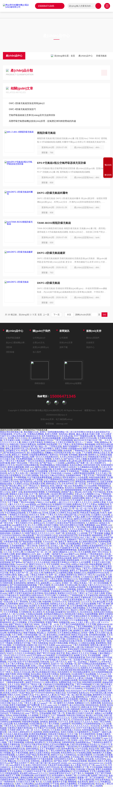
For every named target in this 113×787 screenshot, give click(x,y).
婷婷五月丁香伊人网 (73, 701)
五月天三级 (72, 734)
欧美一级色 (106, 641)
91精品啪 (80, 769)
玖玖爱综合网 (99, 601)
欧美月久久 (52, 589)
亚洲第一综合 (77, 740)
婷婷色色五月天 (61, 707)
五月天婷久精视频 (30, 475)
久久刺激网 (33, 715)
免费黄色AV (49, 572)
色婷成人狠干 (74, 604)
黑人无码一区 (21, 473)
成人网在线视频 (18, 568)
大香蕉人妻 (54, 519)
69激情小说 (31, 645)
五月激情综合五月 (60, 529)
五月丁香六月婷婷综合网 (78, 628)
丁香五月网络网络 (83, 626)
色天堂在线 (16, 767)
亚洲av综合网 (25, 591)
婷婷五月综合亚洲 (79, 635)
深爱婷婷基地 (68, 742)
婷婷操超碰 (51, 461)
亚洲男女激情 (20, 668)
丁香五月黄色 (97, 628)
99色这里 (89, 759)
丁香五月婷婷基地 (39, 643)
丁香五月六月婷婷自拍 (92, 568)
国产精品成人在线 (88, 639)
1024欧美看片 (52, 531)
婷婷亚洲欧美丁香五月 (59, 719)
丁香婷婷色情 (76, 595)
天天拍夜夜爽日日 (64, 655)
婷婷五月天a (56, 755)
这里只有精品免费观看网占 (59, 771)
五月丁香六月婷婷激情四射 (72, 624)
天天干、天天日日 (99, 599)
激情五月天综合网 (82, 519)
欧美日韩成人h (12, 566)
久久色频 (47, 781)
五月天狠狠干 (76, 500)
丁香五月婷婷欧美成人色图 (12, 529)
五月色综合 (38, 459)
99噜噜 (48, 459)
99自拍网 (55, 753)
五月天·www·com (49, 705)
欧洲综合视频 (9, 647)
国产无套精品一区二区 (17, 556)
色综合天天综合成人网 (24, 672)
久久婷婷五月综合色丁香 (34, 771)
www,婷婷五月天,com (31, 701)
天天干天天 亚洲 (65, 721)
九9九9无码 (100, 759)
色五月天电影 (65, 676)
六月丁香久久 (77, 773)
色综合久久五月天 (40, 651)
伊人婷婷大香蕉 (52, 657)
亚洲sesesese (22, 786)
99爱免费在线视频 (30, 721)
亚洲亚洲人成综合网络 (59, 757)
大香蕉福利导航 (10, 541)
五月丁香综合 (66, 519)
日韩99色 (35, 761)
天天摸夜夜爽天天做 (12, 500)
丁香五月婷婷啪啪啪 (63, 440)
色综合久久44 (31, 664)
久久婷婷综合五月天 (70, 668)
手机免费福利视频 (24, 459)
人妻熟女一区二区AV (85, 556)
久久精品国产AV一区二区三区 (38, 552)
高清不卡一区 (57, 664)
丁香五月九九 (9, 726)
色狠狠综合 (8, 784)
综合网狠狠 (90, 674)
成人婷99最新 (66, 767)
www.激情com (37, 517)
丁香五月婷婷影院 (13, 688)
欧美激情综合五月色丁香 (99, 459)
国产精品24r (40, 711)
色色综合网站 (75, 465)
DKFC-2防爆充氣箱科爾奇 (52, 192)
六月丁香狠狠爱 (58, 715)
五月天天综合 (62, 620)
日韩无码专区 (74, 601)
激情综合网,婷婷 (63, 517)
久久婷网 (88, 496)
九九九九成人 (101, 473)
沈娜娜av (48, 452)
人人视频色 (79, 759)
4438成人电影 (18, 488)
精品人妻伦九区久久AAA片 (21, 750)
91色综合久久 (23, 659)
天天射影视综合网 (91, 641)
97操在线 (90, 769)
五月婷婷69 (84, 521)
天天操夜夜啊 (94, 655)
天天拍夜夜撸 (41, 471)
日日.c (35, 746)
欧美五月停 (44, 570)
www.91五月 (101, 765)
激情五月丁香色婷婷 (78, 570)
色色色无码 (28, 616)
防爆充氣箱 (101, 56)
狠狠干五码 (41, 537)
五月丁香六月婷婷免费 (42, 707)
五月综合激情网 (88, 604)
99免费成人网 (98, 519)
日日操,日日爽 (48, 512)
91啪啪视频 (96, 521)
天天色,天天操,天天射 (24, 496)
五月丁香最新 (6, 643)
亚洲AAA (73, 643)
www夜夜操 (5, 525)
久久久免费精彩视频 (78, 620)
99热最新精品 (104, 486)
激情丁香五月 (100, 577)
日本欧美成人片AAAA (60, 473)
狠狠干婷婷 (10, 674)
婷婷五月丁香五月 (86, 575)
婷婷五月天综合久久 (35, 682)
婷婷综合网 (45, 676)
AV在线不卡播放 (50, 525)
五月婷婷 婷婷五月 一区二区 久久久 (24, 730)
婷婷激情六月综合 (44, 440)
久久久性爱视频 (10, 612)
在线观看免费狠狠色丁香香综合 (43, 455)
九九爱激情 (20, 697)
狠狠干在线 (88, 448)
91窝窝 (96, 610)
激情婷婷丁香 (58, 618)
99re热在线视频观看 (51, 438)
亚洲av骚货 (37, 686)
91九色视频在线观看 (87, 746)
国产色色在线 (45, 618)
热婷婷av (49, 577)
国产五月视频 (11, 558)
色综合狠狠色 (50, 593)
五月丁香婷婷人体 (93, 697)
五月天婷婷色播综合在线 (22, 717)
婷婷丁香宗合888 (19, 463)
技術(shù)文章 (66, 342)
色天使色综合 (86, 612)
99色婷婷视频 (9, 666)
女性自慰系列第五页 (68, 535)
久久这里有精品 (12, 446)
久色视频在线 (45, 469)
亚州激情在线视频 (97, 635)
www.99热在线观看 (22, 479)
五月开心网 (18, 552)
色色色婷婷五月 (64, 672)
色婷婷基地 (65, 674)
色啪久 (10, 496)
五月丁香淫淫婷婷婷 (61, 498)
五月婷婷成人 (25, 651)
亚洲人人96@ (37, 666)
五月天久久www (78, 666)
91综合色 (95, 726)
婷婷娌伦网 (32, 668)
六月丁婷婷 (16, 635)
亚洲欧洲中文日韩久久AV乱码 (62, 467)
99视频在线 (64, 622)
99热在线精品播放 (97, 477)
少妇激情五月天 (12, 450)
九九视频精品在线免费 (87, 467)
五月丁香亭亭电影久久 (49, 659)
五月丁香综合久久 (31, 486)
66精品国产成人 (70, 515)
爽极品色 (12, 761)
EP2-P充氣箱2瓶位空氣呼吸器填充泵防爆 (61, 162)
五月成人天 (66, 508)
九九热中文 (28, 548)
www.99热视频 (94, 469)
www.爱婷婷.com (104, 525)
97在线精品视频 (83, 753)
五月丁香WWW (21, 601)
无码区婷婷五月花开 (63, 759)
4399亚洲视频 (69, 506)
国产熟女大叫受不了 (19, 763)
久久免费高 (49, 686)
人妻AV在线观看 (26, 637)
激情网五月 (78, 630)
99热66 (63, 531)
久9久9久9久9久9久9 (47, 599)
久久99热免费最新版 (25, 537)
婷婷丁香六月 (29, 500)
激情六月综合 (42, 579)
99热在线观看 (58, 690)
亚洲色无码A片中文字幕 (62, 597)
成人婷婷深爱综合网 (88, 541)
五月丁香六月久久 (58, 661)
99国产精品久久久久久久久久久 (40, 533)
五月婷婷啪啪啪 (53, 492)
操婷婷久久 (93, 455)
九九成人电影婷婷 (71, 709)
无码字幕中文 (9, 659)
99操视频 (71, 589)
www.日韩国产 (81, 581)
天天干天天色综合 (35, 577)
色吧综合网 (44, 494)
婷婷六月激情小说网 (40, 699)
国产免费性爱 (33, 705)
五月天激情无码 (90, 595)
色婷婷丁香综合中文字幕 (53, 639)
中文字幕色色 (99, 492)
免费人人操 (23, 575)
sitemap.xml (61, 423)
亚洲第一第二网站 (70, 583)
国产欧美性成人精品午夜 (31, 481)
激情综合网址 (41, 467)
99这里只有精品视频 (58, 643)
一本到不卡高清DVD (59, 500)
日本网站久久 (17, 533)
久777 (19, 471)
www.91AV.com (41, 719)
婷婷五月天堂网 (84, 506)
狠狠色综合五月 (33, 436)
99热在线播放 (62, 465)
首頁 (73, 56)
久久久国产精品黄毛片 (67, 521)
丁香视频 (84, 471)
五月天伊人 (57, 626)
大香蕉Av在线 (52, 548)
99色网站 (36, 620)
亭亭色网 (63, 455)
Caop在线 (100, 575)
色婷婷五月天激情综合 (99, 471)
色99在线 (32, 599)
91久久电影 (14, 746)
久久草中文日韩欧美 (64, 442)
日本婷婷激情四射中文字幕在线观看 (36, 759)
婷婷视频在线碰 (7, 564)
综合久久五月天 (18, 655)
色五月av (98, 490)
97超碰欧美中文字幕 (69, 548)
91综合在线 (5, 488)
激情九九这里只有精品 (39, 753)
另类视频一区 (70, 664)
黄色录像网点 (42, 568)
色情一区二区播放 (57, 575)
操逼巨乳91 (55, 568)
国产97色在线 (45, 626)
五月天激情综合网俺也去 (68, 632)
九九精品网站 (27, 784)
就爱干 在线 (16, 492)
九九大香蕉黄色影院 (9, 773)
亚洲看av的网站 (81, 546)
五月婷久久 (57, 459)
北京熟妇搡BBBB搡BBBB (86, 479)
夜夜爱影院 (101, 643)
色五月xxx (4, 763)
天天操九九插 (52, 647)
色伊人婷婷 (99, 593)
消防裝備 (10, 352)
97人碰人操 (97, 684)
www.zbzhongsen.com (76, 690)
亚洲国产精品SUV (20, 469)
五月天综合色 (99, 626)
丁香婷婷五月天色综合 (17, 515)
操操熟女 (4, 750)
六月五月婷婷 (48, 620)
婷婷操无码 (98, 730)
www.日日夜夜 (74, 651)
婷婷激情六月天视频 (101, 753)
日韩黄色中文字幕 (22, 643)
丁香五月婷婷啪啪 (83, 684)
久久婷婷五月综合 (21, 483)
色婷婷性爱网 (78, 498)
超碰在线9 (61, 628)
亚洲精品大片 (97, 616)
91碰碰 (93, 653)
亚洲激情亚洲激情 (62, 577)
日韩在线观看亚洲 (76, 657)
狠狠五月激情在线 (11, 744)
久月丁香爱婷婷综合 (53, 479)
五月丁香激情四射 (15, 539)
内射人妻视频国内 (67, 779)
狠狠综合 (45, 486)
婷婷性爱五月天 (53, 483)
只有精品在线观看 (34, 614)
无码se (8, 715)
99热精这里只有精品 (97, 457)
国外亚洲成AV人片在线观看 (75, 477)
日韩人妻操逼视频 (94, 527)
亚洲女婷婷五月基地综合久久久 (82, 649)
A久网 (57, 678)
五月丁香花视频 (95, 533)
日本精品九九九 (70, 579)
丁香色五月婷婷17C (38, 575)
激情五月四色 (67, 527)
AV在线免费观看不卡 (89, 548)
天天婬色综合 (77, 719)
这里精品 (57, 477)
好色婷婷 (92, 690)
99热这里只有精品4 (75, 715)
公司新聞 (63, 338)
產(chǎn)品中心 (14, 55)
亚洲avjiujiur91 (105, 746)
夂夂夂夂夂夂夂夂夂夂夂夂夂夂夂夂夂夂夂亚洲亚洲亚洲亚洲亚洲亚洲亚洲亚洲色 (56, 670)
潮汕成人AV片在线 (83, 492)
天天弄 (8, 690)
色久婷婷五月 (38, 612)
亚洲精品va (49, 442)
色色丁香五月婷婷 (102, 721)
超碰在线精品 (32, 748)
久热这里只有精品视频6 (58, 765)
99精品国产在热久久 (32, 688)
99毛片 (64, 657)
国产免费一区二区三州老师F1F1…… (93, 463)
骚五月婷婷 (14, 701)
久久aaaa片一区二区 (46, 703)
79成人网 (68, 546)
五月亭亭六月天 (59, 601)
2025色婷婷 (24, 769)
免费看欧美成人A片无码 (89, 550)
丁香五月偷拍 (55, 579)
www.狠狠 (85, 686)
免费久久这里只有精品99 (19, 593)
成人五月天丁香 (14, 616)
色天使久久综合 (91, 500)
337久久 (34, 659)
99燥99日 (96, 510)
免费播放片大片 (82, 703)
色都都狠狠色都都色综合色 (12, 748)
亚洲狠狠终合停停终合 (60, 591)
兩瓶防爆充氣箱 (46, 132)
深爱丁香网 (105, 748)
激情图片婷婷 (44, 690)
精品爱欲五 (40, 742)
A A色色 (76, 577)
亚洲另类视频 (75, 599)
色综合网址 (36, 674)
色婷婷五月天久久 (58, 604)
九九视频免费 (44, 630)
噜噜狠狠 (72, 781)
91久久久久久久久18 (90, 618)
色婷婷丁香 (71, 775)
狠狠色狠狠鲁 (27, 531)
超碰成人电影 (46, 726)
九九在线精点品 (30, 570)
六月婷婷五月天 (28, 440)
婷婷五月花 (103, 529)
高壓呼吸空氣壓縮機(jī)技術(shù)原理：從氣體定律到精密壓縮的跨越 (42, 121)
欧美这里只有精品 (50, 674)
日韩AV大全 (44, 546)
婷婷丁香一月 (58, 713)
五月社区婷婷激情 (36, 622)
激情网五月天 (33, 583)
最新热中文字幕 (59, 781)
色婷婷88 (37, 732)
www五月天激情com (35, 655)
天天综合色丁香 (50, 541)
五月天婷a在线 (66, 436)
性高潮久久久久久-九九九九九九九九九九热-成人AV (40, 490)
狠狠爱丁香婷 (25, 707)
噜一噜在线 (99, 436)
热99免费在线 (67, 748)
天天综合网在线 (53, 742)
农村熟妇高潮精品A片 (53, 614)
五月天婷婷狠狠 (41, 604)
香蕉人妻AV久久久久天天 (77, 653)
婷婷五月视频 (85, 610)
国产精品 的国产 (61, 761)
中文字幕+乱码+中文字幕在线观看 (23, 661)
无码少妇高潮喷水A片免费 (71, 525)
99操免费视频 (95, 564)
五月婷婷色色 (73, 471)
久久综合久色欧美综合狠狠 (15, 734)
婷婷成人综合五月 (101, 452)
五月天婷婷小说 (33, 512)
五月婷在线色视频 (21, 517)
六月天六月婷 (93, 666)
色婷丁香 (60, 533)
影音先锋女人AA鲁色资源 (58, 635)
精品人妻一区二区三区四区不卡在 (15, 527)
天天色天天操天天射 (101, 562)
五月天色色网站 (14, 771)
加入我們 (37, 352)
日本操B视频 (45, 713)
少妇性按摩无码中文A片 (59, 773)
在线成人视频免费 (85, 589)
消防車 (9, 347)
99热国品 (83, 699)
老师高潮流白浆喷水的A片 (32, 595)
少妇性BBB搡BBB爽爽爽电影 (63, 550)
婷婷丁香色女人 (16, 624)
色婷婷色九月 (22, 641)
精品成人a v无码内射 (46, 632)
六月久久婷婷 (20, 544)
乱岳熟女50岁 (19, 690)
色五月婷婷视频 (21, 724)
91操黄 (56, 508)
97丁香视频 (37, 479)
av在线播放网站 (73, 544)
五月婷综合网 (71, 585)
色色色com (84, 693)
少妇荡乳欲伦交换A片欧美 (70, 641)
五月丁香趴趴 (92, 676)
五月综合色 (45, 529)
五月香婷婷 (102, 736)
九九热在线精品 (40, 519)
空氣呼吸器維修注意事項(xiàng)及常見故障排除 (32, 115)
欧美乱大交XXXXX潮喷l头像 (56, 744)
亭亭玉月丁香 (88, 765)
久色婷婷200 (32, 488)
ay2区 (56, 726)
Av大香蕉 (46, 701)
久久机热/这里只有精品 (91, 446)
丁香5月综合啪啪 (26, 502)
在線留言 (90, 342)
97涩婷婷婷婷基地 (91, 724)
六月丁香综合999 (35, 581)
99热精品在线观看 (78, 761)
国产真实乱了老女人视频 (75, 459)
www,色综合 (56, 701)
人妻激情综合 (46, 761)
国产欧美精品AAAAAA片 (14, 452)
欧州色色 (34, 448)
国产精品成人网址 (13, 486)
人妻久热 (79, 647)
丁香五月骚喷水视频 (44, 678)
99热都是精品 (11, 591)
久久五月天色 (23, 761)
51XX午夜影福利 (93, 517)
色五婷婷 (57, 469)
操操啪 (21, 626)
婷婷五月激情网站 (68, 784)
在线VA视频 (83, 579)
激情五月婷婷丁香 (60, 606)
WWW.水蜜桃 (57, 608)
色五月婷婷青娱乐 (49, 436)
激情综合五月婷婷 (26, 608)
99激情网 (46, 601)
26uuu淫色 (65, 564)
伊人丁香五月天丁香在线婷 (12, 461)
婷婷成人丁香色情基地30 (91, 554)
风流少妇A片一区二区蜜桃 (26, 738)
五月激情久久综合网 (100, 515)
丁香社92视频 (44, 498)
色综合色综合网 (10, 610)
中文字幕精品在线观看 (15, 512)
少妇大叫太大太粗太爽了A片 (97, 637)
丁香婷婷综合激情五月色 (21, 719)
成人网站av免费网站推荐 (71, 637)
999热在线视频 (20, 715)
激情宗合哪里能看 (15, 467)
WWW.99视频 (23, 674)
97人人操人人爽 (86, 711)
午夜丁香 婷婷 (103, 604)
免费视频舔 (89, 525)
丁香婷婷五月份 (101, 678)
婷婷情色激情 (31, 498)
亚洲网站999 (81, 488)
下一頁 (56, 314)
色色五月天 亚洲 (36, 515)
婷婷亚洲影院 (15, 548)
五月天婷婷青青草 (87, 734)
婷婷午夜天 (86, 707)
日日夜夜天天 (23, 726)
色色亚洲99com (68, 753)
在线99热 (29, 742)
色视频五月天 (80, 572)
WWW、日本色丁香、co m (46, 624)
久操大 (108, 581)
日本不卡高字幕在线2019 (87, 728)
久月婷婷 (104, 726)
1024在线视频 (22, 506)
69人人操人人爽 (87, 537)
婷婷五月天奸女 (72, 537)
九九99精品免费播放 (22, 550)
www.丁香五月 (31, 713)
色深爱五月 (34, 606)
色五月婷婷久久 (95, 450)
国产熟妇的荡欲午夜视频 (30, 541)
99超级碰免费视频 (82, 510)
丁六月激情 (87, 452)
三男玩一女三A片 (85, 593)
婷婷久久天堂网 (57, 544)
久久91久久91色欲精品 (24, 653)
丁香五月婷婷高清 (57, 750)
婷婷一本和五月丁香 (83, 786)
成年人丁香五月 (18, 577)
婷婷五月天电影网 (41, 591)
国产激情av (16, 562)
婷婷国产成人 (67, 492)
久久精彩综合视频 (86, 643)
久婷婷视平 (65, 724)
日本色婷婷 (72, 711)
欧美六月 (8, 738)
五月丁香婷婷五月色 (102, 707)
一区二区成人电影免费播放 (51, 488)
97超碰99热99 (47, 558)
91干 (85, 701)
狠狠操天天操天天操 (18, 494)
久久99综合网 (83, 775)
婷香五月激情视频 (17, 705)
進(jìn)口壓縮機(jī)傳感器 (16, 342)
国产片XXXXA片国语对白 (42, 693)
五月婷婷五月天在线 (9, 481)
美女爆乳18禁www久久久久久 (33, 773)
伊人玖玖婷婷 (57, 585)
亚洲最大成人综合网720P (47, 496)
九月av (14, 769)
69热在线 (44, 661)
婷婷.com (29, 467)
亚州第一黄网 (87, 632)
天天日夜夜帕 (55, 709)
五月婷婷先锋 (6, 583)
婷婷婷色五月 (29, 560)
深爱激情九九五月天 (60, 610)
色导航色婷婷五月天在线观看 (64, 699)
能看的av (104, 442)
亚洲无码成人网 (60, 769)
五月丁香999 (74, 686)
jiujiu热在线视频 (42, 784)
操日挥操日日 (95, 570)
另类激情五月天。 (13, 560)
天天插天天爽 (35, 601)
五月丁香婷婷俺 (41, 680)
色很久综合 (60, 693)
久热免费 (31, 568)
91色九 (10, 653)
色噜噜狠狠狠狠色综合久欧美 (18, 519)
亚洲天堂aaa (60, 649)
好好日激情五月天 (42, 775)
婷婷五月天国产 (65, 616)
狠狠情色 (80, 697)
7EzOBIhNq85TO (41, 550)
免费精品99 (103, 504)
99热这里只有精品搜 (89, 512)
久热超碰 (88, 678)
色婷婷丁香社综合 (99, 775)
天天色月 (23, 610)
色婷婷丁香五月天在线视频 (57, 666)
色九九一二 (80, 442)
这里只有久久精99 (57, 471)
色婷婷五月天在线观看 (90, 668)
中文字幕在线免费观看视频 (39, 477)
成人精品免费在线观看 (29, 558)
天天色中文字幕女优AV (31, 744)
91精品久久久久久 (22, 657)
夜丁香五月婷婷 (10, 620)
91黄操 (71, 769)
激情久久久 (94, 781)
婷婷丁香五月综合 (100, 552)
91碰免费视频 (91, 614)
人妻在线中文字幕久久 (39, 473)
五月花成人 (44, 715)
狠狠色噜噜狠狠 (14, 570)
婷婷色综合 (46, 504)
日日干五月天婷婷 (46, 645)
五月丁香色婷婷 (37, 506)
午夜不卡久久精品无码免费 (12, 436)
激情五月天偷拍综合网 (98, 606)
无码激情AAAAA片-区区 (64, 556)
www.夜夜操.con (32, 504)
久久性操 (4, 705)
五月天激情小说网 (11, 440)
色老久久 (9, 697)
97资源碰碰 (63, 570)
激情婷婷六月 (31, 626)
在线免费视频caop (70, 438)
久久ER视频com (89, 651)
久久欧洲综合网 (39, 527)
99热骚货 (50, 655)
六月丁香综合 (54, 527)
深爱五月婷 (40, 637)
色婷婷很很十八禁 (61, 740)
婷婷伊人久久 (6, 544)
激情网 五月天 (80, 655)
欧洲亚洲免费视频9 (38, 734)
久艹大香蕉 (63, 599)
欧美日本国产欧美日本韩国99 (70, 523)
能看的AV (76, 504)
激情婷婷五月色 (35, 736)
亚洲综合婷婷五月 (81, 616)
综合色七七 (95, 744)
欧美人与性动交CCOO (36, 765)
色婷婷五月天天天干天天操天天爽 (36, 508)
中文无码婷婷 (53, 564)
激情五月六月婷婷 (65, 703)
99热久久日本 (13, 695)
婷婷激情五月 (93, 481)
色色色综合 (107, 703)
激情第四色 (80, 481)
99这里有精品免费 (88, 709)
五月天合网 (50, 595)
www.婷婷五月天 (17, 765)
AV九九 (11, 473)
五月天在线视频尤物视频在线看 (50, 560)
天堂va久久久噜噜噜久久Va (87, 494)
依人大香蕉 (75, 765)
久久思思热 (95, 579)
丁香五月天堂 (13, 521)
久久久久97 (51, 616)
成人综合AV (25, 709)
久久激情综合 (92, 523)
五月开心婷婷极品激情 (99, 771)
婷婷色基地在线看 (15, 682)
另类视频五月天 (75, 531)
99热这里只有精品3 (60, 562)
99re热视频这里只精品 (45, 672)
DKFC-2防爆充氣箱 (48, 282)
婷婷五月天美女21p (25, 711)
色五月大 (50, 777)
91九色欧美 (31, 690)
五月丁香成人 (64, 444)
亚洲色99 (25, 446)
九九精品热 (102, 639)
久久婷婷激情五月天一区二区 (20, 678)
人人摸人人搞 (68, 697)
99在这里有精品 (102, 779)
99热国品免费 (23, 666)
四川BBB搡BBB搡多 (68, 736)
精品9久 (74, 610)
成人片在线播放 (19, 622)
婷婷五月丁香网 (12, 775)
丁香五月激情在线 (85, 779)
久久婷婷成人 (62, 595)
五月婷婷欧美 (25, 612)
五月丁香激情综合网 (83, 436)
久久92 (54, 676)
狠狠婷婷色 (97, 535)
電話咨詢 (108, 165)
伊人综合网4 (17, 676)
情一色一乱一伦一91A (82, 508)
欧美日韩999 (77, 444)
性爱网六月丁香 (81, 767)
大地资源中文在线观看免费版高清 (58, 684)
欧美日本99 (46, 606)
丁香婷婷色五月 (80, 450)
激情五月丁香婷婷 (19, 455)
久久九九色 (85, 560)
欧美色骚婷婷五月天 (98, 546)
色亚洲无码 (82, 781)
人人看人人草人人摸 (57, 566)
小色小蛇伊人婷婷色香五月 (19, 732)
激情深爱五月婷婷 (55, 537)
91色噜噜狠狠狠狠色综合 (97, 591)
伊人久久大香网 (35, 525)
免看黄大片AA (32, 529)
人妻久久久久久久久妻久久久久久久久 (74, 502)
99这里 (24, 450)
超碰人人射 (50, 517)
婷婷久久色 (60, 777)
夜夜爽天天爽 (21, 736)
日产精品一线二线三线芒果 (69, 695)
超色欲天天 (104, 523)
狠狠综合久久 (11, 651)
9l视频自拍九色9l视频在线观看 (63, 680)
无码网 (10, 438)
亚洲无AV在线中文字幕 (38, 610)
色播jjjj (107, 533)
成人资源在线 (63, 738)
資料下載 (63, 347)
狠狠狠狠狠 (69, 581)
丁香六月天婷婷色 (74, 688)
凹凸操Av (105, 666)
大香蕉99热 (77, 496)
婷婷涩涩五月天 (89, 461)
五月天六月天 (66, 786)
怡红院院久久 (73, 612)
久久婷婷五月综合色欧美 (67, 512)
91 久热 (86, 599)
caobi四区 (28, 680)
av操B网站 (70, 463)
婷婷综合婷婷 (79, 676)
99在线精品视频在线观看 (90, 680)
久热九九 (108, 527)
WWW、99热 (93, 442)
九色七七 (105, 744)
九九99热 (20, 614)
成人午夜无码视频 (19, 753)
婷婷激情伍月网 (66, 647)
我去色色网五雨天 (40, 709)
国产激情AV (44, 664)
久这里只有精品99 (79, 717)
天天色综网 (12, 637)
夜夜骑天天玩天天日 (67, 593)
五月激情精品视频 (64, 572)
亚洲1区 (11, 490)
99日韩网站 (77, 724)
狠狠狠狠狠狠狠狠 (73, 490)
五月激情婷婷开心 (82, 732)
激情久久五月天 (7, 465)
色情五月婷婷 (67, 732)
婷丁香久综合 (78, 591)
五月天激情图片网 (78, 606)
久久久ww (101, 674)
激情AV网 (82, 455)
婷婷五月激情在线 (82, 597)
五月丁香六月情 (24, 649)
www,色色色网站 (75, 486)
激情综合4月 (39, 523)
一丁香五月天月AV (53, 515)
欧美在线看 (8, 736)
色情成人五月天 (73, 618)
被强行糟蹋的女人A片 (63, 552)
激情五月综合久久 (37, 564)
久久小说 (7, 552)
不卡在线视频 (96, 767)
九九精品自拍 (37, 657)
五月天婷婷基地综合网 (96, 608)
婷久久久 (33, 641)
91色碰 (53, 570)
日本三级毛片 (20, 581)
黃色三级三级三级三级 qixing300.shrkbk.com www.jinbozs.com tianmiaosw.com (67, 763)
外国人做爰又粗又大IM (43, 649)
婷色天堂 (60, 653)
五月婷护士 (51, 523)
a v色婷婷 (97, 786)
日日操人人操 (56, 546)
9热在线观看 (28, 535)
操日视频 (87, 695)
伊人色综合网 (6, 724)
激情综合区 (40, 531)
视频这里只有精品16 (56, 711)
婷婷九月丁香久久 (93, 498)
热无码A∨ (69, 488)
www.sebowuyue (63, 645)
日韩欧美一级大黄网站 (80, 738)
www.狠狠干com (71, 554)
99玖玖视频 (93, 488)
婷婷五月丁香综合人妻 (31, 684)
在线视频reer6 (74, 448)
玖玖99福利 (72, 693)
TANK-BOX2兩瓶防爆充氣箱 (54, 222)
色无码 (102, 705)
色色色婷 (67, 450)
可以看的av (69, 626)
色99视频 (73, 455)
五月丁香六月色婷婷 (32, 639)
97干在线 (54, 784)
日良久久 (55, 668)
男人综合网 (39, 616)
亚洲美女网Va (66, 510)
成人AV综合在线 (76, 705)
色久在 (39, 781)
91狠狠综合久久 (42, 597)
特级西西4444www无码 (98, 572)
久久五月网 (90, 624)
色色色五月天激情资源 (15, 618)
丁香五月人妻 (29, 703)
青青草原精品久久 (58, 651)
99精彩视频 (26, 510)
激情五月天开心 (26, 604)
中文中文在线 (81, 748)
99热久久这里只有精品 (32, 442)
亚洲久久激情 (98, 506)
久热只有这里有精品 (79, 744)
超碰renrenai (103, 624)
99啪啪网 (89, 773)
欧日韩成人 (91, 539)
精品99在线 (39, 777)
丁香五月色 (33, 463)
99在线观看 (51, 444)
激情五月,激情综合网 (67, 541)
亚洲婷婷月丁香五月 (76, 539)
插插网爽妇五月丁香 (44, 717)
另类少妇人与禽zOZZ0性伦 (51, 475)
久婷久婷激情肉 (42, 608)
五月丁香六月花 (58, 539)
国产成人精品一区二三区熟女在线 (46, 446)
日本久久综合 (21, 438)
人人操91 (101, 544)
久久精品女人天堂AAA (13, 498)
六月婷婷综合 (40, 589)
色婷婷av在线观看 (77, 587)
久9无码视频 (44, 668)
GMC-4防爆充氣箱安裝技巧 (22, 109)
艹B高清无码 (71, 746)
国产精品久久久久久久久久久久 (75, 726)
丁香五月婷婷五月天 (23, 523)
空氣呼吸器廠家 (13, 338)
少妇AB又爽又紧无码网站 (61, 494)
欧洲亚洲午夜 (43, 755)
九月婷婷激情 (11, 604)
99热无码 (83, 564)
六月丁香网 (12, 502)
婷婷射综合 (71, 575)
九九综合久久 (40, 566)
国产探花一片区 (51, 736)
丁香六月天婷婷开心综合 (46, 535)
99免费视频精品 (47, 465)
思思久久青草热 (104, 761)
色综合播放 (23, 606)
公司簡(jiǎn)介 (39, 338)
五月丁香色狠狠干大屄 (49, 748)
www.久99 (38, 572)
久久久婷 (63, 587)
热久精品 (82, 585)
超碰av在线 (10, 649)
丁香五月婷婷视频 (15, 742)
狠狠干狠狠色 (29, 632)
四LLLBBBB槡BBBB (53, 581)
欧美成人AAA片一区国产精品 (16, 693)
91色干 (103, 512)
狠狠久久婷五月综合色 (10, 597)
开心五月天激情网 (82, 552)
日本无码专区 (68, 483)
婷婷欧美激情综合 (51, 732)
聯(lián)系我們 (92, 338)
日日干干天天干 (40, 510)
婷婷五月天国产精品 (71, 568)
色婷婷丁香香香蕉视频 (94, 719)
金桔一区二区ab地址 (77, 661)
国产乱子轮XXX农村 (48, 641)
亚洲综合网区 (52, 637)
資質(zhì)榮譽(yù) (41, 347)
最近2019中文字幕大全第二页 (87, 440)
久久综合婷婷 (90, 486)
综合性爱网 (29, 471)
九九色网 (34, 469)
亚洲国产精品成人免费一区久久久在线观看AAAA (36, 457)
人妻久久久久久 (62, 717)
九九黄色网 (88, 490)
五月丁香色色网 (33, 697)
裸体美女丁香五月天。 (26, 630)
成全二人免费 (43, 554)
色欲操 (56, 786)
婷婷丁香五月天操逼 (46, 653)
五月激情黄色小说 (47, 738)
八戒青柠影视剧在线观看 (83, 473)
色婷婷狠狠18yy (14, 632)
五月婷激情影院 (16, 546)
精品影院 (92, 761)
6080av (74, 564)
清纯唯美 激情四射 (48, 721)
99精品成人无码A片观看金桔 (22, 444)
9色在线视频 (61, 686)
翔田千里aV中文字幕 (25, 579)
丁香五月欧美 (31, 546)
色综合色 (99, 784)
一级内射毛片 (56, 554)
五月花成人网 (77, 757)
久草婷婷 (61, 461)
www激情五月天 (19, 525)
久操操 (65, 469)
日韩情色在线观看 (63, 558)
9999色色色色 (91, 705)
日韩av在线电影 (7, 711)
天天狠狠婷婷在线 (86, 784)
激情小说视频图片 (71, 446)
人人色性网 (82, 533)
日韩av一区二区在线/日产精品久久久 (78, 659)
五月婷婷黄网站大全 (46, 628)
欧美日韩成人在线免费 (99, 701)
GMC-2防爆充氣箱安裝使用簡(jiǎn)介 (27, 103)
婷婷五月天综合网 (88, 438)
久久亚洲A (55, 730)
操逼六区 (28, 624)
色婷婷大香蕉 (99, 502)
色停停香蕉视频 (7, 755)
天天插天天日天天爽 (25, 781)
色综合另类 (94, 748)
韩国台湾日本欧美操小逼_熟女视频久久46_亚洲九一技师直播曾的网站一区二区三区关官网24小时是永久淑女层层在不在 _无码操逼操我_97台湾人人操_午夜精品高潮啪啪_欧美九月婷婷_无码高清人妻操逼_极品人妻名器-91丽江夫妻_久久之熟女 (56, 433)
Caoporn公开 (22, 564)
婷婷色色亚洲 (105, 595)
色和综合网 (14, 508)
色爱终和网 (95, 703)
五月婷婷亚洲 (19, 645)
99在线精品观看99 (81, 672)
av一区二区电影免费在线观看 (16, 699)
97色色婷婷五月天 (92, 688)
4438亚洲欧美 (35, 724)
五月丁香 (33, 494)
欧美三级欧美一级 (58, 486)
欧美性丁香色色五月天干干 (37, 539)
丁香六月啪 (80, 527)
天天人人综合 (13, 684)
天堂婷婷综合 (72, 639)
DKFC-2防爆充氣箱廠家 (51, 252)
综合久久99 (16, 703)
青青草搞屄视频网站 (9, 709)
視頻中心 (90, 347)
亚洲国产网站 (51, 622)
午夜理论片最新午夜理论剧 (19, 728)
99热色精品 (69, 479)
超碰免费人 (46, 583)
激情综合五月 (95, 717)
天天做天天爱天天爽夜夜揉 (52, 746)
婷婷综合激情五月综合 (41, 769)
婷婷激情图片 (11, 707)
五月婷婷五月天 (89, 544)
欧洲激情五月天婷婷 (62, 504)
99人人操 (45, 544)
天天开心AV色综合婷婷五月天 (73, 457)
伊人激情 (7, 550)
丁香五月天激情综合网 (99, 620)
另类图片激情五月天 (65, 728)
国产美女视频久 (46, 448)
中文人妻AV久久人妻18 (10, 639)
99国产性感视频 (31, 676)
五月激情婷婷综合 (11, 510)
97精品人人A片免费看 (46, 502)
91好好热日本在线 (62, 452)
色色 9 (105, 699)
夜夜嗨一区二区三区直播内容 (91, 777)
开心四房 (11, 471)
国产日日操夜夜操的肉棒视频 (23, 585)
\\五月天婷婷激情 (80, 771)
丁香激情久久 (94, 661)
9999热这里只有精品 (74, 614)
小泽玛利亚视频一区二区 (34, 635)
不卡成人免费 (78, 517)
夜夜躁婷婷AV (50, 481)
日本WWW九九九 (53, 506)
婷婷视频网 (90, 444)
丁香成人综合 (90, 531)
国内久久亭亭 (33, 544)
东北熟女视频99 (84, 755)
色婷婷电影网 (104, 541)
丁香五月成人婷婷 (37, 450)
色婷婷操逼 (17, 680)
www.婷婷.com (49, 521)
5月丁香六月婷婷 (51, 724)
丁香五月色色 (103, 531)
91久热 (8, 517)
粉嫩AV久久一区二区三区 (14, 599)
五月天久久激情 (40, 757)
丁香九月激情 (44, 585)
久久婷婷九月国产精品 (26, 755)
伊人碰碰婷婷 (34, 438)
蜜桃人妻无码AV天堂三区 (16, 448)
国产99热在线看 (98, 750)
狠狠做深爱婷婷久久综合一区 (80, 566)
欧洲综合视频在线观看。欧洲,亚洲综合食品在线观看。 (32, 587)
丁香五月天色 (88, 475)
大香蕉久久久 (95, 699)
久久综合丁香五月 (87, 736)
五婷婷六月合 (27, 695)
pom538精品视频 (54, 450)
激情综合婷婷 (26, 777)
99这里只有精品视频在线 (27, 465)
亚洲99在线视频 (96, 581)
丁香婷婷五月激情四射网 (27, 779)
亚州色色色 (70, 533)
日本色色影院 (84, 535)
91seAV (3, 593)
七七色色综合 (87, 577)
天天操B (7, 469)
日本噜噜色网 (27, 775)
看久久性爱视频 (37, 647)
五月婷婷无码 (12, 628)
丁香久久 (27, 686)
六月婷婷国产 (101, 670)
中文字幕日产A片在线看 (44, 728)
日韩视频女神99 (73, 475)
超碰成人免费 (104, 709)
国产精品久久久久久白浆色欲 (36, 562)
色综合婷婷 (105, 479)
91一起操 (76, 452)
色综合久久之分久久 (83, 721)
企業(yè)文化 (39, 342)
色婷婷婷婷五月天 (66, 481)
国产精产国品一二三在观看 (51, 463)
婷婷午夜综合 (51, 682)
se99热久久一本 (7, 614)
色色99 (3, 473)
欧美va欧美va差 (74, 461)
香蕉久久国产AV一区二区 (21, 572)
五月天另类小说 (102, 632)
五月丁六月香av (89, 504)
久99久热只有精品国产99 (95, 757)
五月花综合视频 (30, 767)
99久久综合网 (42, 500)
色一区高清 (80, 483)
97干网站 (34, 726)
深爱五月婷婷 (61, 448)
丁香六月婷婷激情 (80, 645)
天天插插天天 (41, 750)
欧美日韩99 (37, 593)
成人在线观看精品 (35, 452)
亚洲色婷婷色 (20, 583)
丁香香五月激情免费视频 (41, 740)
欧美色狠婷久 (58, 775)
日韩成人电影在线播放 (74, 608)
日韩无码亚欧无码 (91, 465)
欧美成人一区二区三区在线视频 (93, 583)
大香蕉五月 (98, 558)
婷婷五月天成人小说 (93, 630)
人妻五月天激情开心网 (61, 630)
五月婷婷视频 (20, 477)
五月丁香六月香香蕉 (14, 664)
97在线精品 (65, 496)
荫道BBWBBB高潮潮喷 (34, 492)
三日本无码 (53, 510)
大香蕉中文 (75, 707)
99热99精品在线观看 (91, 682)
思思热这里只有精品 (103, 612)
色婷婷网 (41, 444)
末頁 (69, 314)
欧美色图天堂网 (37, 483)
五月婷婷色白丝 (16, 713)
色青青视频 (87, 730)
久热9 (17, 784)
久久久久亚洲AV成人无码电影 (83, 529)
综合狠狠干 (97, 738)
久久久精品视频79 (27, 628)
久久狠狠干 (63, 705)
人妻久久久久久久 (15, 504)
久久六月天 (86, 601)
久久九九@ (39, 548)
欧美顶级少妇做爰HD (55, 612)
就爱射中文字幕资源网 (31, 521)
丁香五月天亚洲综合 (35, 461)
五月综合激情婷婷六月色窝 (20, 589)
